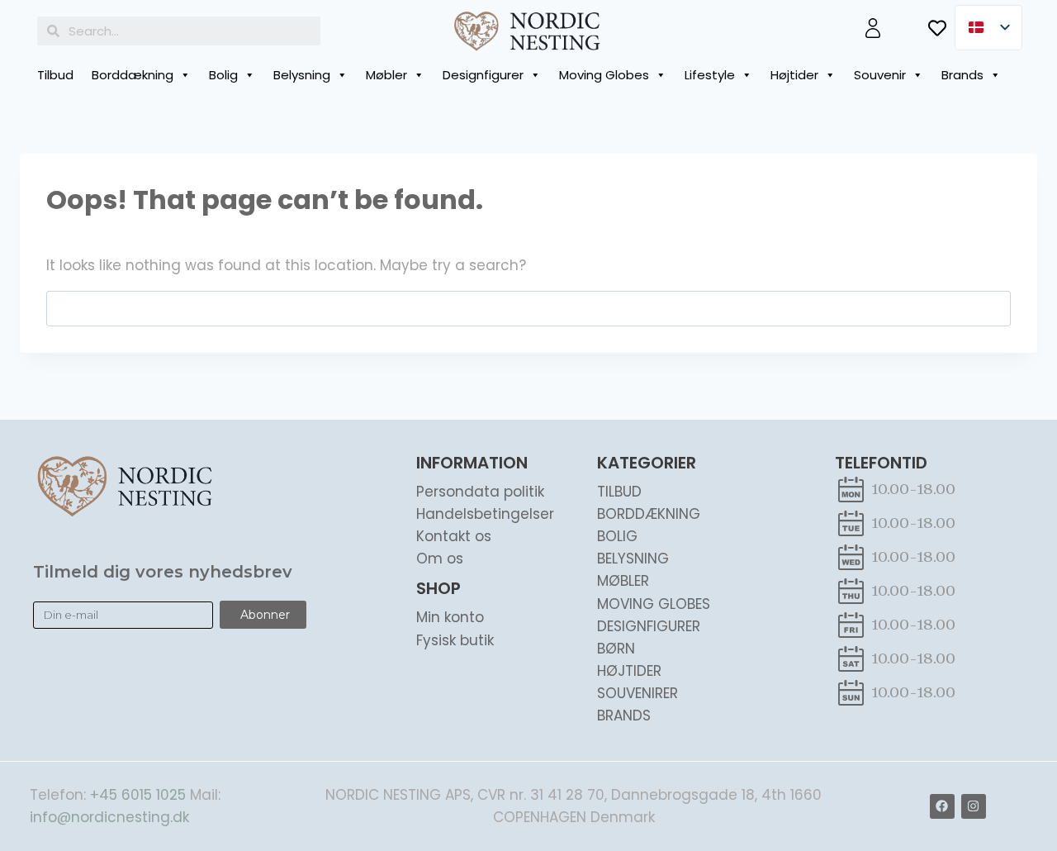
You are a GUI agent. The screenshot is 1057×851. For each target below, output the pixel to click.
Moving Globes (604, 74)
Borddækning (132, 74)
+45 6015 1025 (138, 795)
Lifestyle (710, 74)
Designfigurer (483, 74)
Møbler (386, 74)
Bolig (223, 74)
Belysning (301, 74)
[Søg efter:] (528, 308)
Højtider (794, 74)
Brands (962, 74)
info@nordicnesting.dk (109, 817)
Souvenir (880, 74)
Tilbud (55, 74)
